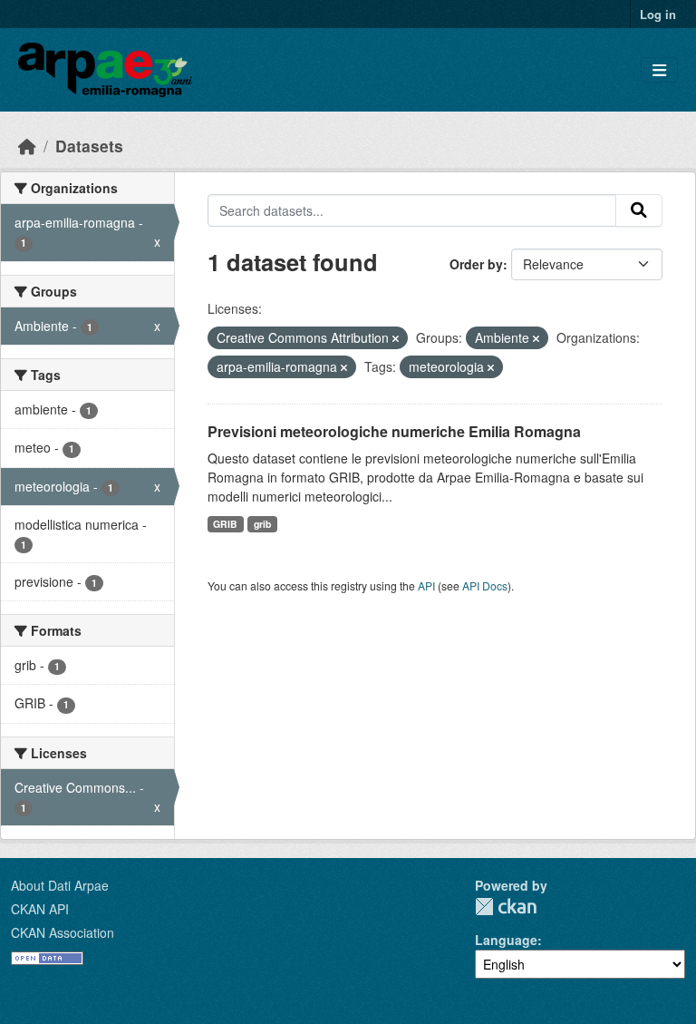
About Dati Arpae (60, 885)
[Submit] (638, 210)
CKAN (505, 906)
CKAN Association (62, 932)
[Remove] (395, 338)
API (426, 585)
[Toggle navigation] (659, 70)
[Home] (27, 145)
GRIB (225, 524)
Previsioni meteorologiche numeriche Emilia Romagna (394, 431)
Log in (658, 14)
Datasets (89, 145)
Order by (476, 264)
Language (506, 940)
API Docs (485, 585)
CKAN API (40, 909)
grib (262, 524)
